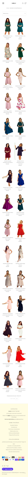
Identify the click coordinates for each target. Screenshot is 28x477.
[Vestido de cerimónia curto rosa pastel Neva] (7, 303)
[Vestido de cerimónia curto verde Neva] (20, 51)
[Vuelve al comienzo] (25, 473)
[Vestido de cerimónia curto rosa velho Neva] (20, 378)
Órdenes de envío (14, 431)
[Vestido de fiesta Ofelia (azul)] (7, 126)
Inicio (7, 8)
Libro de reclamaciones (13, 451)
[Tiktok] (8, 466)
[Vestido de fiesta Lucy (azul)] (20, 26)
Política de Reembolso (14, 433)
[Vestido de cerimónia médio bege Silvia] (20, 278)
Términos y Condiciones (14, 429)
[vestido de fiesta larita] (20, 328)
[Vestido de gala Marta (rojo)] (20, 228)
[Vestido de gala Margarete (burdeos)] (7, 151)
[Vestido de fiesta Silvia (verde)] (7, 378)
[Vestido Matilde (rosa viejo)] (7, 253)
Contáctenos (14, 427)
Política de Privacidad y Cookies (14, 447)
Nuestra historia (14, 425)
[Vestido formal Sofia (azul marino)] (7, 177)
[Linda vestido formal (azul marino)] (20, 303)
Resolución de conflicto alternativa (14, 449)
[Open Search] (22, 3)
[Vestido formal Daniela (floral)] (20, 101)
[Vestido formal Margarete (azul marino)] (20, 151)
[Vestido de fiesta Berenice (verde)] (20, 202)
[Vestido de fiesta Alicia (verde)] (20, 126)
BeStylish (16, 472)
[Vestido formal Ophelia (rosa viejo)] (7, 227)
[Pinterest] (6, 466)
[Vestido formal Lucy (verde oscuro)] (7, 26)
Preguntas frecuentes (14, 435)
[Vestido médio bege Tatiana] (20, 253)
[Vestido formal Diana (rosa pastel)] (20, 76)
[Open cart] (25, 3)
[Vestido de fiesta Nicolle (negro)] (7, 328)
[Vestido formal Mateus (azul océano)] (7, 278)
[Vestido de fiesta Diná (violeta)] (7, 353)
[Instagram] (4, 466)
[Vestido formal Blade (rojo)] (20, 353)
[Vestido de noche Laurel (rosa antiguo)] (7, 76)
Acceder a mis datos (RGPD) (14, 445)
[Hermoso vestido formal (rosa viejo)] (7, 101)
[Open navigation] (3, 3)
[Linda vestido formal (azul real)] (20, 177)
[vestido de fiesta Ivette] (7, 51)
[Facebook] (2, 466)
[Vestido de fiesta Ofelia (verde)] (7, 202)
